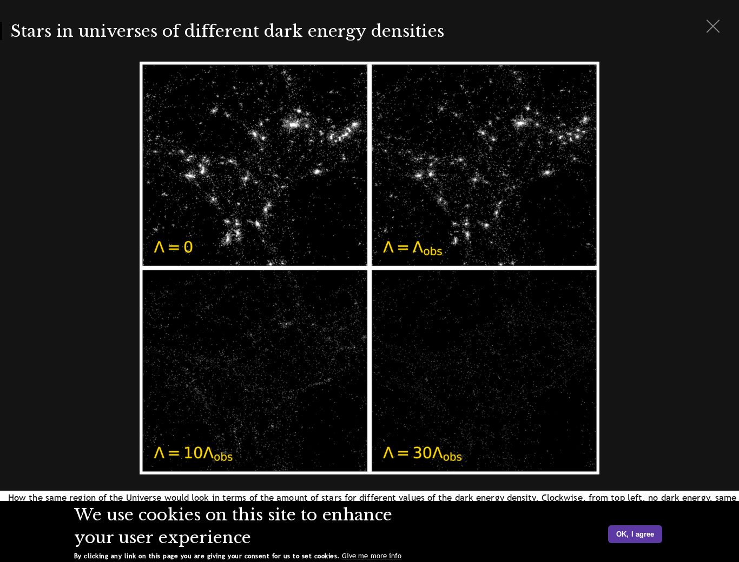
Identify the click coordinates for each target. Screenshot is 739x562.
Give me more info (372, 555)
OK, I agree (635, 534)
